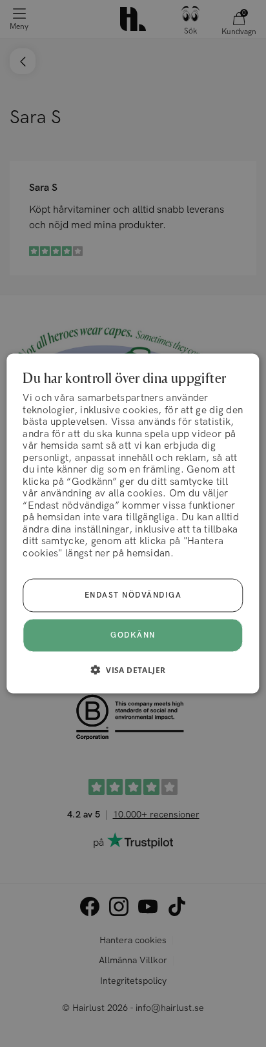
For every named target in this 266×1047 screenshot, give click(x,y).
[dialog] (132, 524)
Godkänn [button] (133, 635)
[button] (133, 669)
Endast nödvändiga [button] (133, 595)
